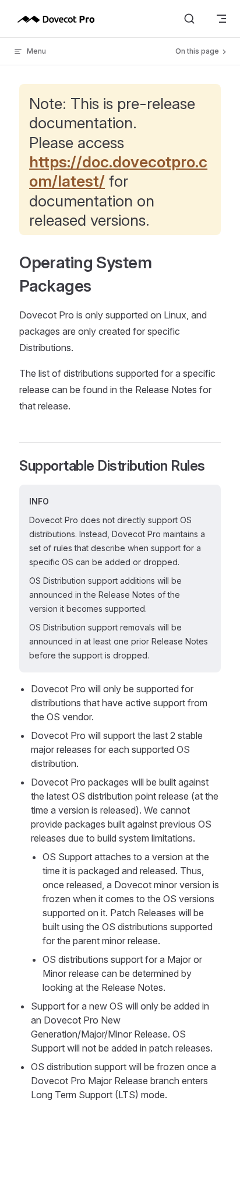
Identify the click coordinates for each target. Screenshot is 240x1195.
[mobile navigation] (221, 18)
